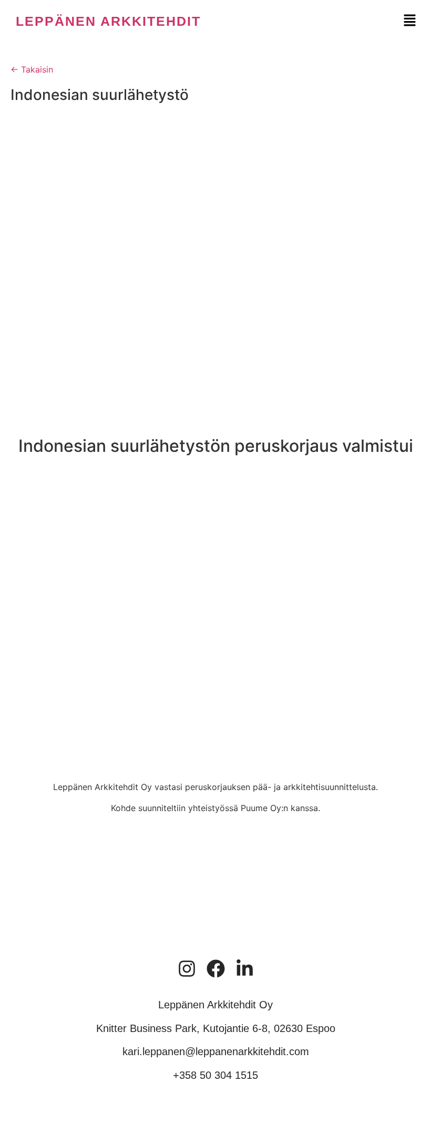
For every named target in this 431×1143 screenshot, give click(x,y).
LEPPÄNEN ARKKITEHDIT (108, 21)
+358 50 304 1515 (215, 1075)
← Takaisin (32, 69)
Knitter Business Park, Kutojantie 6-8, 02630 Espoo (215, 1028)
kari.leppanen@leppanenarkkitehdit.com (215, 1051)
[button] (409, 20)
